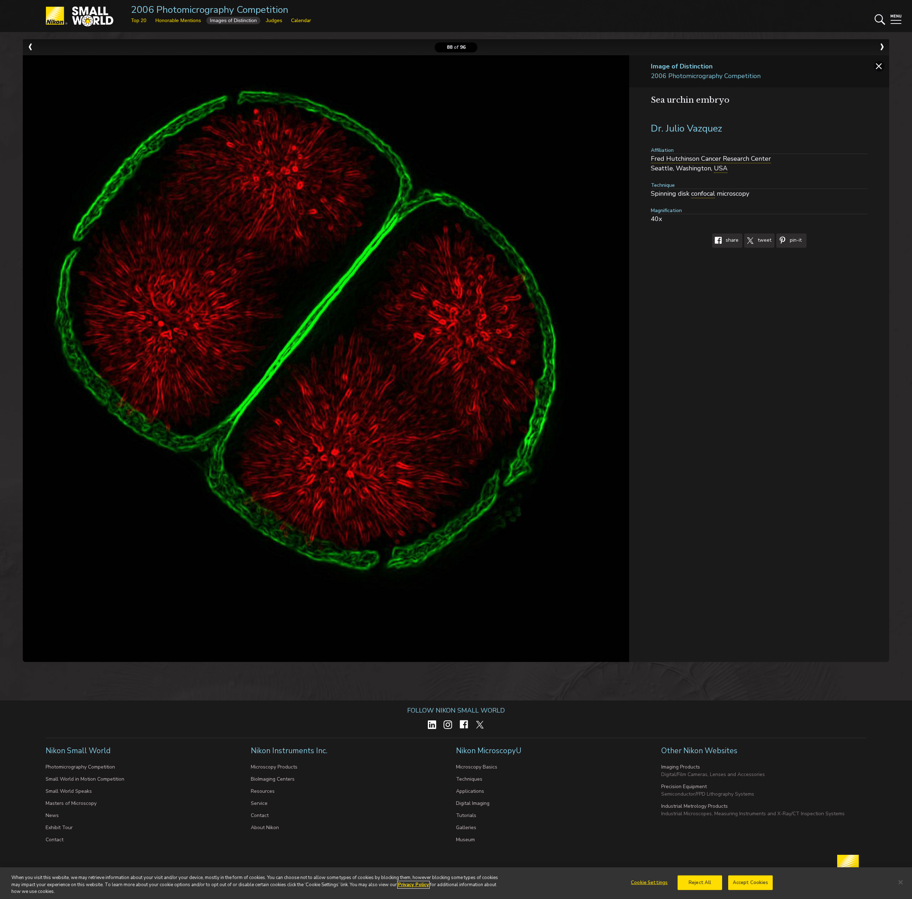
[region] (456, 883)
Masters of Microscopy (71, 803)
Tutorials (466, 815)
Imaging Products (680, 767)
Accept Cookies (750, 882)
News (52, 815)
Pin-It (795, 240)
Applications (470, 791)
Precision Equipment (684, 786)
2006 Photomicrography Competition (209, 9)
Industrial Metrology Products (694, 806)
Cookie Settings (649, 882)
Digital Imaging (472, 803)
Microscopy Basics (476, 767)
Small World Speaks (69, 791)
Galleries (466, 827)
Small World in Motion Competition (85, 779)
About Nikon (265, 827)
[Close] (900, 882)
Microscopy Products (274, 767)
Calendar (301, 20)
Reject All (700, 882)
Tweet (763, 240)
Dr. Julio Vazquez (686, 128)
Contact (54, 839)
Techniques (469, 779)
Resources (263, 791)
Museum (465, 839)
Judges (274, 20)
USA (720, 168)
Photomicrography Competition (80, 767)
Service (259, 803)
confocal (703, 193)
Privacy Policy (413, 885)
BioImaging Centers (273, 779)
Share (731, 240)
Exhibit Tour (59, 827)
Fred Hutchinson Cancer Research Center (711, 158)
